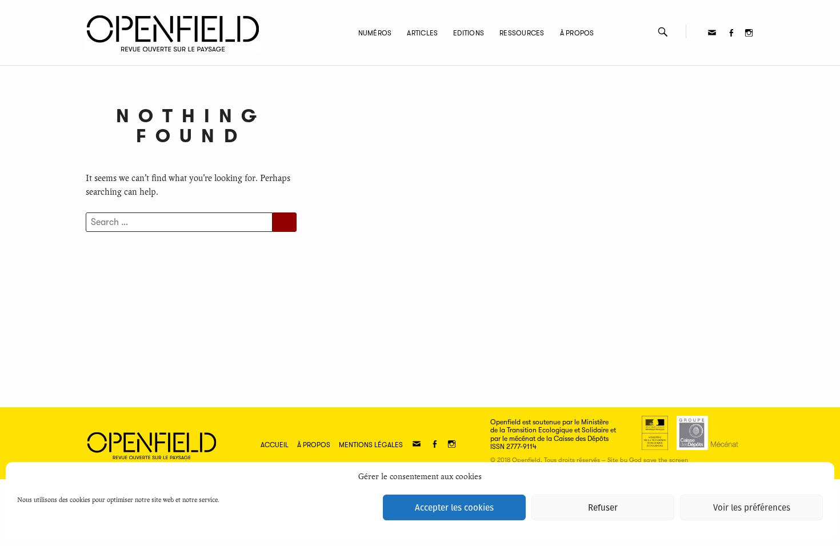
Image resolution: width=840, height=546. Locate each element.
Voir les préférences (751, 508)
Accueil (275, 445)
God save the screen (658, 460)
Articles (422, 33)
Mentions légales (371, 445)
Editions (468, 33)
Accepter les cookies (454, 508)
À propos (577, 33)
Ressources (521, 33)
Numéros (375, 33)
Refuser (603, 508)
